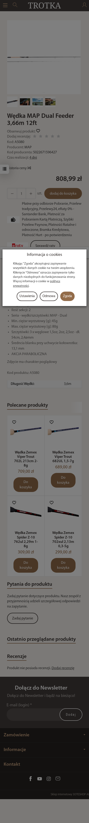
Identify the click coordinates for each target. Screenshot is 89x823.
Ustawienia (27, 296)
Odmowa (48, 296)
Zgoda (67, 296)
